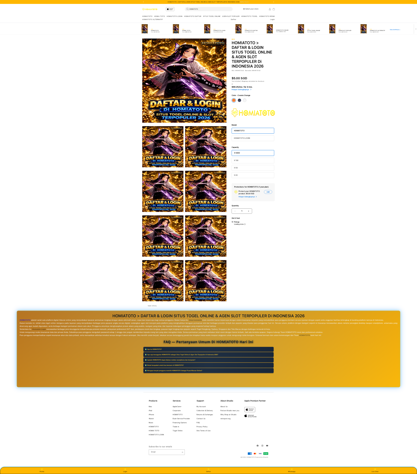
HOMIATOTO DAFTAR (192, 16)
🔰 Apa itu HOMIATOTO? (153, 349)
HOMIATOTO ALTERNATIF (152, 19)
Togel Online (177, 431)
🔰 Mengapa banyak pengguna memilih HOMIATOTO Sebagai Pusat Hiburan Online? (173, 370)
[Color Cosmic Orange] (234, 100)
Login (125, 471)
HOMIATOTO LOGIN (174, 16)
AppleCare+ (177, 406)
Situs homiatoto (195, 320)
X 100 (236, 160)
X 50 (236, 168)
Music (151, 423)
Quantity (235, 206)
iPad (150, 410)
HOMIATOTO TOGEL (249, 16)
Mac (150, 406)
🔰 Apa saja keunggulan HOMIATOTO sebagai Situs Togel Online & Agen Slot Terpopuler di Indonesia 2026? (181, 354)
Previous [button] (143, 2)
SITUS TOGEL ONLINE (211, 16)
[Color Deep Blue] (239, 100)
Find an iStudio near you (229, 410)
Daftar (208, 471)
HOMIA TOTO (159, 16)
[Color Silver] (244, 100)
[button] (147, 16)
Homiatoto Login (39, 329)
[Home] (149, 9)
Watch (151, 418)
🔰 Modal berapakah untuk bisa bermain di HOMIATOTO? (164, 365)
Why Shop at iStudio (228, 414)
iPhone (151, 414)
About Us (224, 406)
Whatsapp (291, 471)
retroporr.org (225, 418)
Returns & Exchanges (205, 414)
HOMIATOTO (147, 16)
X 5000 (237, 153)
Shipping (245, 81)
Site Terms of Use (203, 431)
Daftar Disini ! (244, 2)
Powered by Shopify (261, 457)
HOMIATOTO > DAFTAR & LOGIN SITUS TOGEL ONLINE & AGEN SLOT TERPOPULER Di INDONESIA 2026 (208, 2)
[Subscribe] (182, 452)
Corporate (177, 410)
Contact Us (201, 418)
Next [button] (274, 2)
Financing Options (180, 423)
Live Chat (375, 471)
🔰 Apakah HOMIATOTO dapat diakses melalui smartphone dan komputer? (170, 360)
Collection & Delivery (205, 410)
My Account (201, 406)
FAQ (198, 423)
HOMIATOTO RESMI (267, 16)
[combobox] (209, 9)
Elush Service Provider (181, 418)
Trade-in (176, 427)
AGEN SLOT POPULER (230, 16)
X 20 (236, 175)
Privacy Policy (202, 427)
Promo (42, 471)
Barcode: (248, 70)
